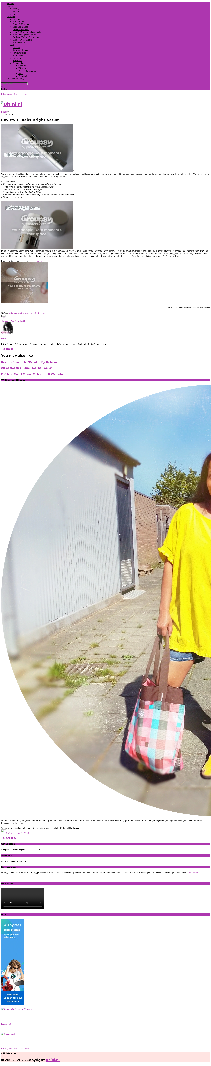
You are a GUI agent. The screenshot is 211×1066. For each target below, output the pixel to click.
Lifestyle (11, 16)
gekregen (13, 313)
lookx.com (40, 313)
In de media (18, 55)
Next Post (19, 321)
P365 (20, 73)
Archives (5, 861)
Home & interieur (21, 29)
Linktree (10, 833)
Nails (15, 14)
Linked (19, 833)
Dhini (3, 339)
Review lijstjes (19, 53)
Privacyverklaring (9, 94)
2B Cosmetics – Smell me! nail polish (26, 368)
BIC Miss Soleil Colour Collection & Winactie (32, 374)
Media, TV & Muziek (22, 40)
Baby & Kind (19, 21)
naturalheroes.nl (196, 872)
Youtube (10, 3)
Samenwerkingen (20, 50)
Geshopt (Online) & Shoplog (26, 37)
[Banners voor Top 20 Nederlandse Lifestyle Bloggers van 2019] (16, 1009)
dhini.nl (53, 1060)
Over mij (22, 65)
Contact (10, 45)
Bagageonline (7, 1024)
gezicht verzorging (26, 313)
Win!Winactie (19, 42)
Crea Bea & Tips (20, 27)
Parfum (16, 11)
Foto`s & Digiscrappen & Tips (26, 34)
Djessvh (22, 68)
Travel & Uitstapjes (21, 24)
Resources (17, 60)
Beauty (10, 6)
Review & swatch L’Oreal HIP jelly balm (29, 362)
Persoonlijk (18, 63)
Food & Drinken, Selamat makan (28, 32)
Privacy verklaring (15, 78)
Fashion (16, 19)
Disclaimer (17, 58)
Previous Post (8, 321)
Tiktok (26, 833)
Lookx (39, 261)
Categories (6, 849)
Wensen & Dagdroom (28, 71)
